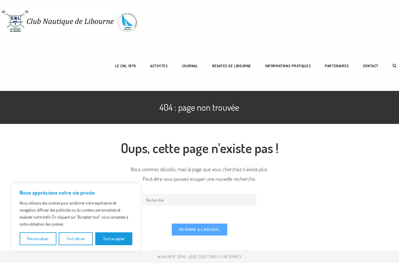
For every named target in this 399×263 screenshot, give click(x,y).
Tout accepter (114, 238)
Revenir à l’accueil (199, 229)
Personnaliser (37, 238)
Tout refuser (75, 238)
